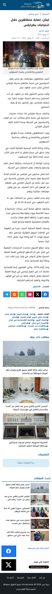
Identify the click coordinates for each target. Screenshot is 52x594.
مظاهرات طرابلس (16, 326)
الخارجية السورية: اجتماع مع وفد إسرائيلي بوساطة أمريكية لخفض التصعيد (28, 444)
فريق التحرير (44, 31)
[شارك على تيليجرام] (7, 294)
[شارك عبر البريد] (30, 294)
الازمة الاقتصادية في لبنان (21, 320)
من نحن (42, 577)
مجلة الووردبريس (23, 589)
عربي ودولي (33, 14)
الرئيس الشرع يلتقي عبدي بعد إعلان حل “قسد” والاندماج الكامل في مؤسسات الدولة (26, 407)
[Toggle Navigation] (47, 5)
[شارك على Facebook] (45, 294)
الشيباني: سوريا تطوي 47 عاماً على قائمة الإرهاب (17, 510)
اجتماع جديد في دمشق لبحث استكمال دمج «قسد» (18, 522)
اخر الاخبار (24, 317)
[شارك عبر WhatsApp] (22, 294)
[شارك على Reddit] (14, 294)
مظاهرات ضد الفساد (37, 326)
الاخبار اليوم (41, 320)
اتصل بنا (10, 577)
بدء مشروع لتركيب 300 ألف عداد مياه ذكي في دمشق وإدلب (18, 535)
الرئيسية (20, 577)
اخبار (32, 314)
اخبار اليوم (22, 314)
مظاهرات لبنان (40, 329)
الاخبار (14, 317)
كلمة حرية (31, 577)
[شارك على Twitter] (37, 294)
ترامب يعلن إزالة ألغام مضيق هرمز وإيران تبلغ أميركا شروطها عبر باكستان (27, 371)
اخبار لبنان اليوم (39, 317)
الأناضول (37, 286)
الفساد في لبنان (39, 323)
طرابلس (25, 323)
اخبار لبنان (9, 314)
